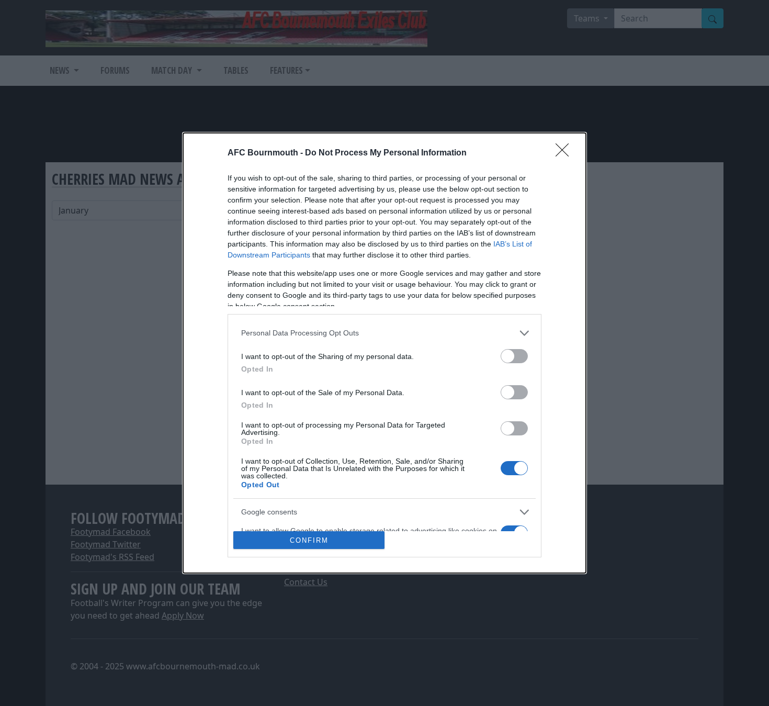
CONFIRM (309, 540)
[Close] (565, 153)
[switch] (514, 356)
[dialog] (384, 353)
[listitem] (384, 333)
